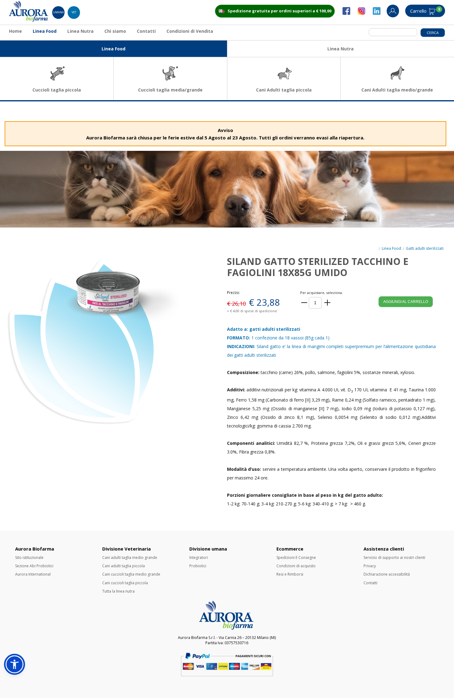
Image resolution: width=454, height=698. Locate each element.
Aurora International (33, 574)
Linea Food (45, 31)
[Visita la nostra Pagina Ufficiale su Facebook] (349, 13)
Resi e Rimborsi (289, 574)
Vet (74, 12)
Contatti (146, 31)
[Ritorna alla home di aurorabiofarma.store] (29, 20)
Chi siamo (115, 31)
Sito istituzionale (29, 557)
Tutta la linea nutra (118, 591)
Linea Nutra (80, 31)
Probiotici (197, 565)
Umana (58, 12)
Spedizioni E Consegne (296, 557)
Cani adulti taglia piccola (123, 565)
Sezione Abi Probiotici (34, 565)
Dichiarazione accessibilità (387, 574)
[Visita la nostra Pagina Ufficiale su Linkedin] (380, 13)
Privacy (370, 565)
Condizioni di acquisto (296, 565)
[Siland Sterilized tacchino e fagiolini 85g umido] (113, 335)
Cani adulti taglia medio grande (129, 557)
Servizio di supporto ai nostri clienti (394, 557)
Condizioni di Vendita (189, 31)
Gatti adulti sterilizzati (424, 248)
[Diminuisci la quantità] (304, 303)
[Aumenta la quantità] (327, 303)
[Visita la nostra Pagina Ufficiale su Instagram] (365, 13)
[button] (14, 664)
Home (15, 31)
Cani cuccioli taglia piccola (125, 582)
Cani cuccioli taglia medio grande (131, 574)
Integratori (198, 557)
